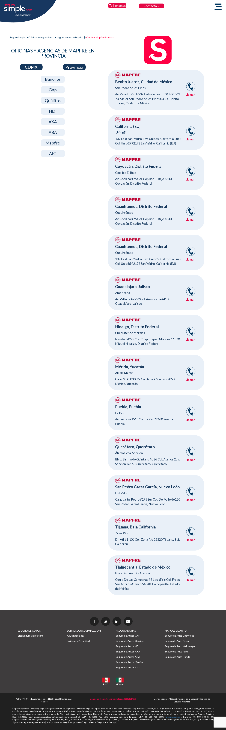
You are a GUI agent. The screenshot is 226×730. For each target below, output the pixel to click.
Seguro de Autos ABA (128, 656)
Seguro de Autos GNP (128, 635)
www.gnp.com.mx (172, 717)
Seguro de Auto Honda (177, 656)
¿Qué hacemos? (75, 635)
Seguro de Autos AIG (127, 667)
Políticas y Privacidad (78, 640)
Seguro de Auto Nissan (177, 640)
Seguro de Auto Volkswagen (180, 646)
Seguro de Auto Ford (176, 651)
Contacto (150, 6)
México (120, 684)
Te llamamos (117, 5)
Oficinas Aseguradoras (41, 37)
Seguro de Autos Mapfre (129, 662)
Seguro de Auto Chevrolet (179, 635)
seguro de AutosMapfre (70, 37)
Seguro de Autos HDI (127, 646)
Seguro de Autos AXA (128, 651)
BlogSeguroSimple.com (30, 635)
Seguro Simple (17, 37)
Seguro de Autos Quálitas (130, 640)
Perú (105, 684)
